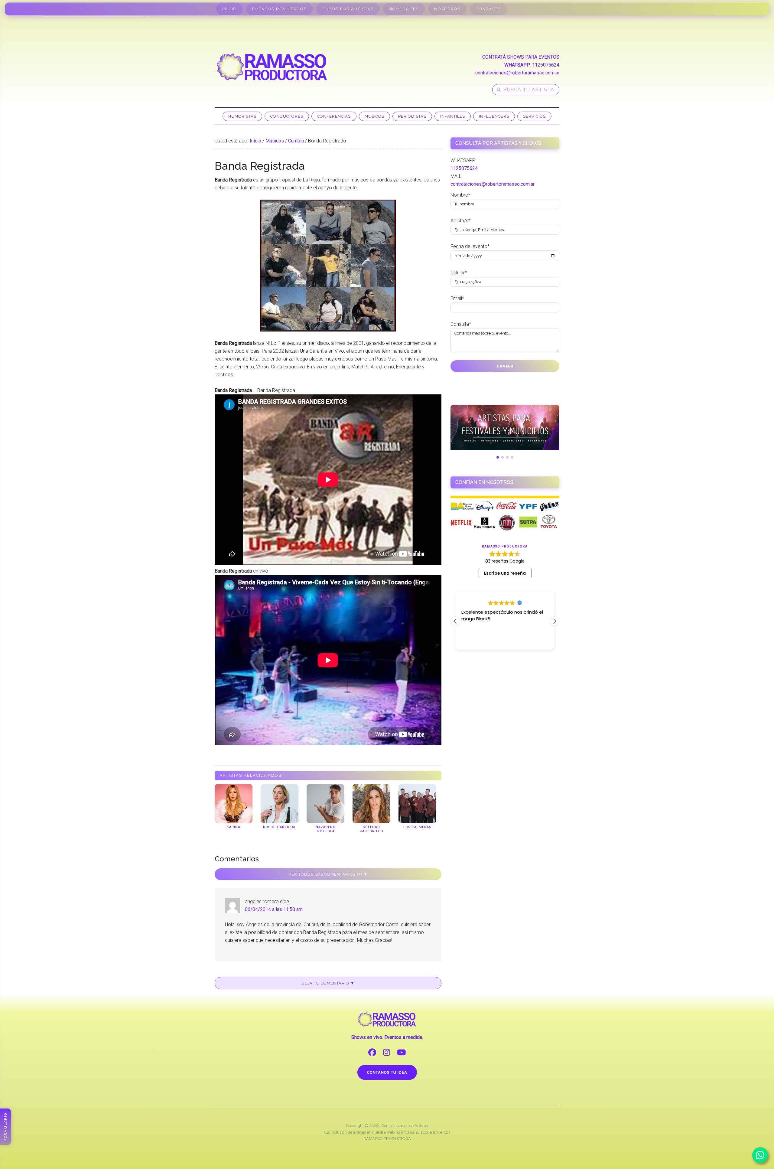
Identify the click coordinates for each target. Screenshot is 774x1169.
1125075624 (545, 65)
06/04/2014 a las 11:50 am (274, 909)
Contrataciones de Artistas (405, 1125)
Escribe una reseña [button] (505, 573)
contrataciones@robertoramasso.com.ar (517, 73)
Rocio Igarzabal (279, 827)
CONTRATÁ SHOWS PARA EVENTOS (520, 57)
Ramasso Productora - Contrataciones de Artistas (272, 66)
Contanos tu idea (387, 1072)
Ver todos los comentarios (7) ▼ (328, 874)
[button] (554, 621)
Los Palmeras (417, 827)
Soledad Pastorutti (371, 829)
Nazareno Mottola (326, 829)
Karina (233, 827)
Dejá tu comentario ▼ (328, 983)
